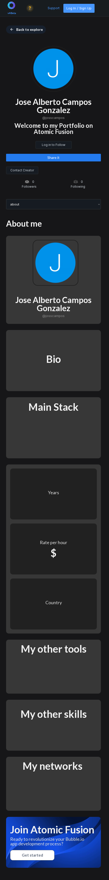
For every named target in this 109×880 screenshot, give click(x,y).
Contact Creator (22, 170)
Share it (53, 157)
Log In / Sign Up (79, 8)
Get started (32, 855)
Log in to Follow (53, 145)
